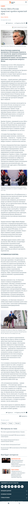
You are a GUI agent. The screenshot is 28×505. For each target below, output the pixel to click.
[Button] (9, 23)
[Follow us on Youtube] (2, 486)
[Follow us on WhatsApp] (15, 486)
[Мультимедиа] (8, 503)
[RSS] (22, 486)
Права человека (15, 469)
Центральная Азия (15, 458)
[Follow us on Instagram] (5, 486)
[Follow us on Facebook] (9, 486)
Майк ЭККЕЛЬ (4, 17)
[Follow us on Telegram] (12, 486)
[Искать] (19, 503)
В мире (3, 6)
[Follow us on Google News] (18, 486)
